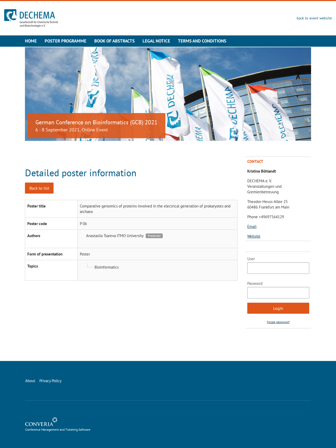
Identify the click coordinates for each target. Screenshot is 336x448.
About (30, 380)
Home (31, 41)
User (251, 258)
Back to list (39, 188)
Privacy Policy (50, 380)
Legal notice (156, 41)
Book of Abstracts (114, 41)
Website (253, 236)
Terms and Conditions (202, 41)
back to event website (314, 18)
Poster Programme (65, 41)
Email (251, 226)
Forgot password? (278, 322)
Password (254, 283)
